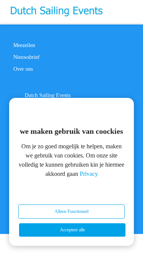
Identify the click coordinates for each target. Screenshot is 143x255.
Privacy (89, 174)
